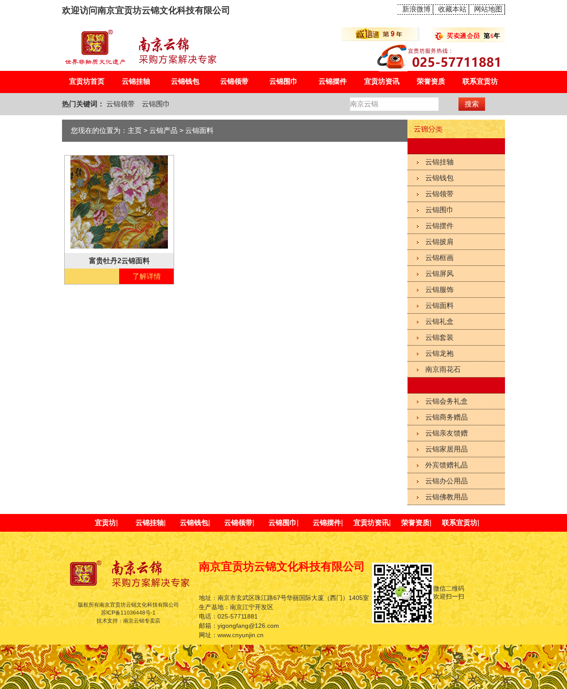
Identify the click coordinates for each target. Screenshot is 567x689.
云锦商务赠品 (446, 417)
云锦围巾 (283, 81)
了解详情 (146, 276)
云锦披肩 (439, 241)
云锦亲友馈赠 (446, 433)
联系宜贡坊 (480, 81)
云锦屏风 (439, 273)
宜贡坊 (105, 522)
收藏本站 (452, 9)
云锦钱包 (185, 81)
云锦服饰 (439, 289)
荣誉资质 (431, 81)
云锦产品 (163, 130)
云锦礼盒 (439, 321)
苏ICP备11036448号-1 (128, 613)
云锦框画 (439, 257)
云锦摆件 (332, 81)
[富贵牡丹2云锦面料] (119, 201)
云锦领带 (234, 81)
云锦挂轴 (136, 81)
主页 (135, 130)
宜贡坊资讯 (382, 81)
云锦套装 (439, 337)
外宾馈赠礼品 (446, 465)
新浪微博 (416, 9)
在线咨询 (92, 276)
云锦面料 (439, 305)
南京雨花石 (443, 369)
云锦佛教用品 (446, 497)
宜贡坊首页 (87, 81)
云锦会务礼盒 (446, 401)
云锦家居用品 (446, 449)
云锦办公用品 (446, 481)
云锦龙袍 (439, 353)
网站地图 (488, 9)
